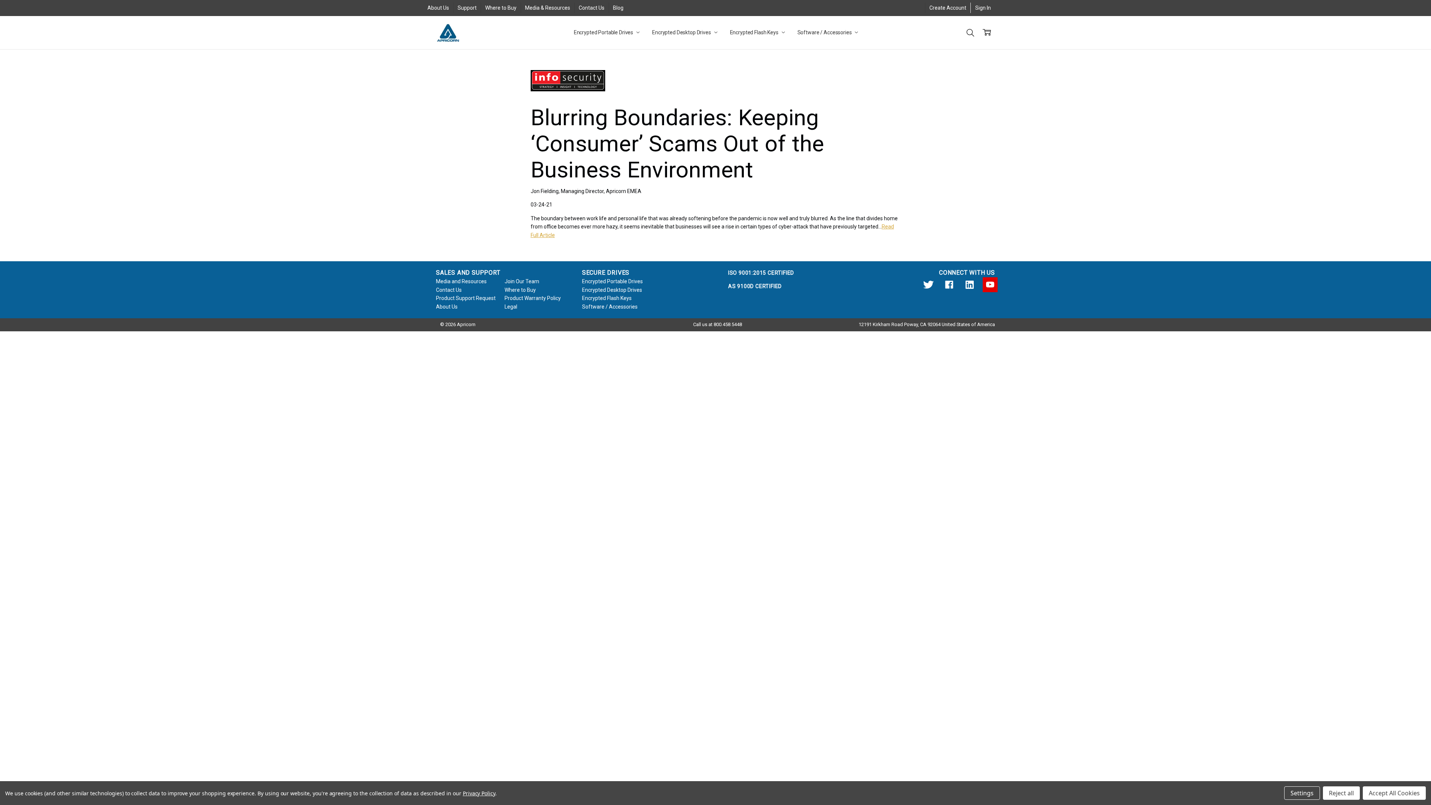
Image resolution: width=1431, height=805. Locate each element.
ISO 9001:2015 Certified (761, 273)
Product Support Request (466, 298)
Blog (618, 8)
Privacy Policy (479, 793)
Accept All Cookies (1394, 793)
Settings (1302, 793)
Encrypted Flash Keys (755, 32)
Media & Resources (547, 8)
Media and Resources (461, 281)
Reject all (1341, 793)
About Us (438, 8)
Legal (511, 307)
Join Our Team (522, 281)
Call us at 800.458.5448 (717, 324)
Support (467, 8)
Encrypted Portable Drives (604, 32)
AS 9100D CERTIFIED (755, 286)
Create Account (947, 8)
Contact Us (591, 8)
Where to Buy (501, 8)
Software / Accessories (825, 32)
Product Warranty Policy (533, 298)
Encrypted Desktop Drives (682, 32)
